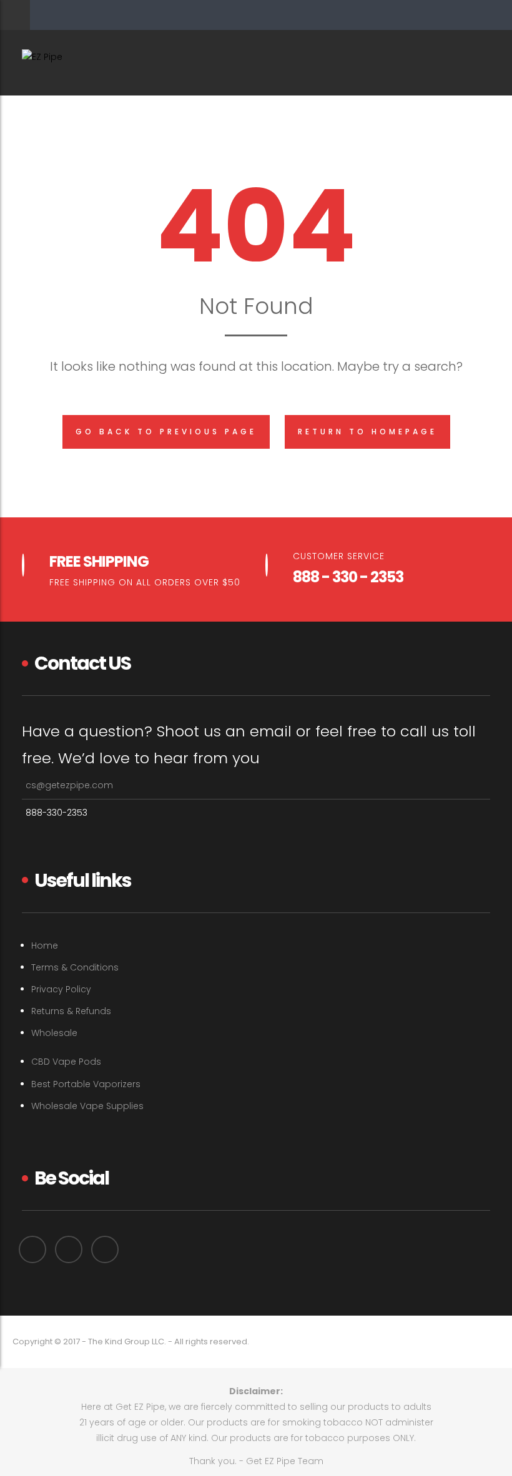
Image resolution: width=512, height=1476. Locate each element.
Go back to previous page (166, 431)
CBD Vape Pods (66, 1061)
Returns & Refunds (71, 1011)
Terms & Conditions (75, 967)
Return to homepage (367, 431)
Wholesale (54, 1033)
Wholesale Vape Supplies (87, 1106)
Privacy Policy (61, 989)
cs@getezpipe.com (69, 785)
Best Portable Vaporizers (85, 1084)
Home (44, 945)
